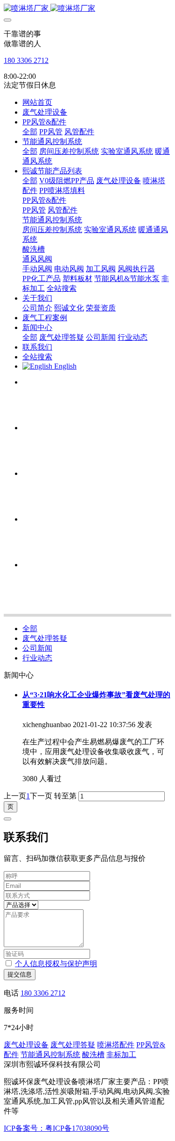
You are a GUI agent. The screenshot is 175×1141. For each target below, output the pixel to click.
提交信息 (19, 974)
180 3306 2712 (26, 60)
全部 (29, 132)
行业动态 (37, 658)
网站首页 (37, 102)
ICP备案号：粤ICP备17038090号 (56, 1128)
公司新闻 (37, 648)
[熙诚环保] (87, 9)
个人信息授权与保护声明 (56, 964)
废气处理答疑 (44, 638)
